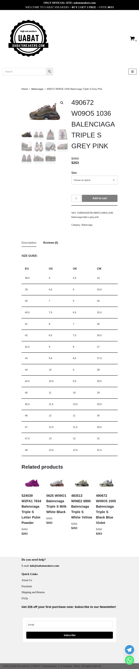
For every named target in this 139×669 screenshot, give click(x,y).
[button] (62, 103)
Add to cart (100, 198)
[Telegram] (129, 649)
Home (25, 89)
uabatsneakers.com (85, 2)
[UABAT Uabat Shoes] (28, 38)
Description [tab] (29, 242)
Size (74, 172)
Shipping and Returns (33, 592)
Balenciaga (37, 89)
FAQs (25, 598)
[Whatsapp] (129, 660)
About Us (27, 580)
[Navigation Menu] (132, 71)
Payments (27, 586)
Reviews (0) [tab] (50, 242)
